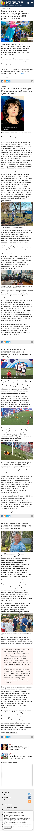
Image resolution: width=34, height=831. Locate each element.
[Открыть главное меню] (31, 4)
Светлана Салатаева (11, 732)
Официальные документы (11, 807)
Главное (6, 792)
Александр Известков (12, 512)
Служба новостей (11, 77)
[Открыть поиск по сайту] (28, 4)
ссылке (23, 73)
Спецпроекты (8, 800)
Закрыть (8, 827)
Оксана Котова (10, 338)
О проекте (6, 809)
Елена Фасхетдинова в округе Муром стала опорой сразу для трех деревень (19, 747)
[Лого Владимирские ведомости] (11, 3)
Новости (6, 795)
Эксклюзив (7, 797)
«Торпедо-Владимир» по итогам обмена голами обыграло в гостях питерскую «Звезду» (20, 756)
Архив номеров (8, 804)
